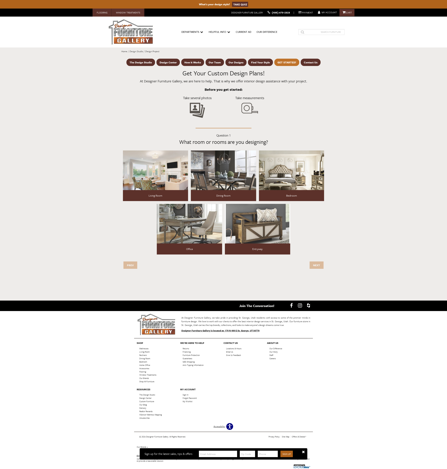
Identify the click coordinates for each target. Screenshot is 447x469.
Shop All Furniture (146, 381)
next (316, 265)
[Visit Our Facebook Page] (292, 305)
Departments (190, 32)
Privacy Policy (274, 436)
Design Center (168, 62)
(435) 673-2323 (281, 12)
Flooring (102, 12)
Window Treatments (128, 12)
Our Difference (267, 32)
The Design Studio (141, 62)
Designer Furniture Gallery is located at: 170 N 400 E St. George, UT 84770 (220, 330)
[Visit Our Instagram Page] (300, 305)
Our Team (215, 62)
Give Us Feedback (233, 355)
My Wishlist (187, 401)
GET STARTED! (286, 62)
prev (130, 265)
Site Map (285, 436)
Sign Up (287, 454)
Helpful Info (217, 32)
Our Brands (142, 446)
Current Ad (243, 32)
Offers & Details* (299, 436)
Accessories (144, 368)
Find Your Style (260, 62)
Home (124, 51)
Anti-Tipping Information (193, 365)
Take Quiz (240, 4)
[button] (303, 452)
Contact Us (310, 62)
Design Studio (136, 51)
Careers (272, 358)
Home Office (144, 365)
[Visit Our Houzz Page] (308, 305)
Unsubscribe (144, 417)
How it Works (192, 62)
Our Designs (236, 62)
